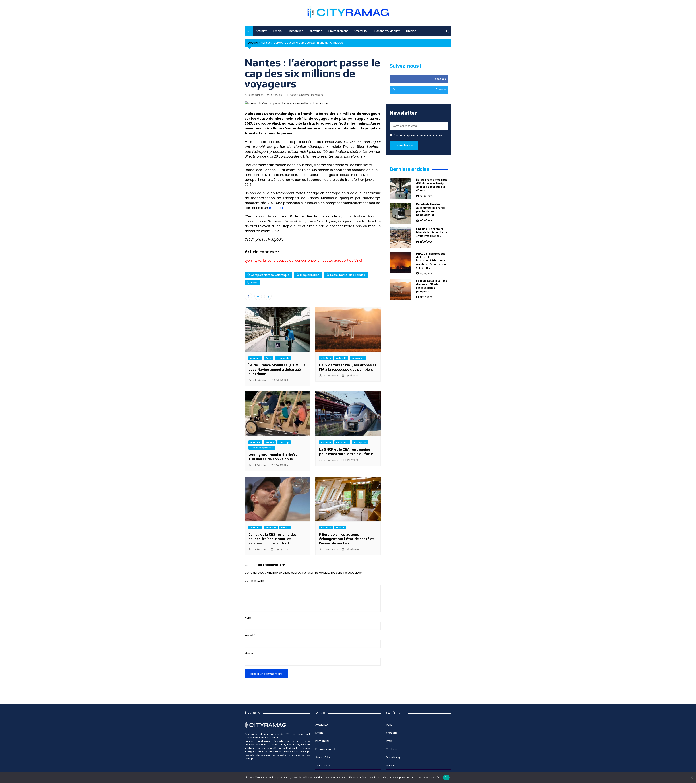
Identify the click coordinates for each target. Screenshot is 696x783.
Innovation (315, 31)
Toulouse (392, 749)
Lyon (389, 741)
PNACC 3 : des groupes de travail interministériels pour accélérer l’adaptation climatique (431, 260)
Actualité (261, 31)
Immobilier (296, 31)
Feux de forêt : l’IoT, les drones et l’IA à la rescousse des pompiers (347, 367)
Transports (317, 95)
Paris (268, 358)
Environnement (338, 31)
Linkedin (268, 296)
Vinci (254, 282)
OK (446, 777)
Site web (250, 653)
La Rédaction (256, 95)
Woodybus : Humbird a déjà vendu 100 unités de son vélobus (277, 456)
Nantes (305, 95)
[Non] (691, 777)
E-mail (250, 635)
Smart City (360, 31)
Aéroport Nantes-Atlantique (270, 275)
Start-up (284, 442)
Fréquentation (309, 275)
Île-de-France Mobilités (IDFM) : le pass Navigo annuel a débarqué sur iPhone (276, 369)
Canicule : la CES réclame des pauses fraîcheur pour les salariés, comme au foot (272, 538)
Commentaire (255, 580)
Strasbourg (393, 757)
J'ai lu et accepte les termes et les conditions (417, 135)
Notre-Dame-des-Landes (347, 275)
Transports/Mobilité (386, 31)
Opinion (411, 31)
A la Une (255, 358)
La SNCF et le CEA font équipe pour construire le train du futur (346, 451)
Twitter (258, 296)
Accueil (253, 42)
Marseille (392, 733)
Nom (249, 617)
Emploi (277, 31)
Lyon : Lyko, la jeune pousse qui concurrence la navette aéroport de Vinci (303, 260)
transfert (276, 207)
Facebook (248, 296)
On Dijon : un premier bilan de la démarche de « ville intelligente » (431, 232)
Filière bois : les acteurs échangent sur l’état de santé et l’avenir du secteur (346, 538)
